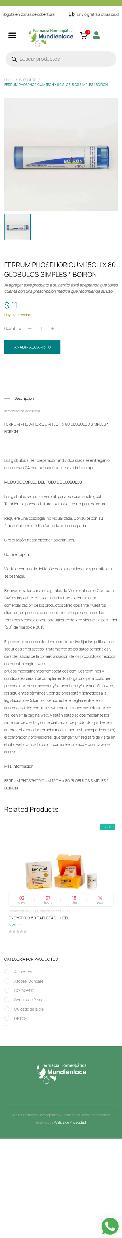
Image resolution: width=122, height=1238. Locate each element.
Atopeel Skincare (28, 981)
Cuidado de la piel (29, 1009)
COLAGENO (24, 990)
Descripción (24, 398)
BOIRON (37, 376)
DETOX (20, 1018)
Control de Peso (28, 999)
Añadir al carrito (32, 347)
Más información (18, 766)
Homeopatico (59, 366)
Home (8, 79)
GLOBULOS (27, 79)
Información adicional (22, 411)
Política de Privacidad (70, 1122)
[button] (12, 35)
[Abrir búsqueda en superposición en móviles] (61, 59)
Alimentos (23, 971)
